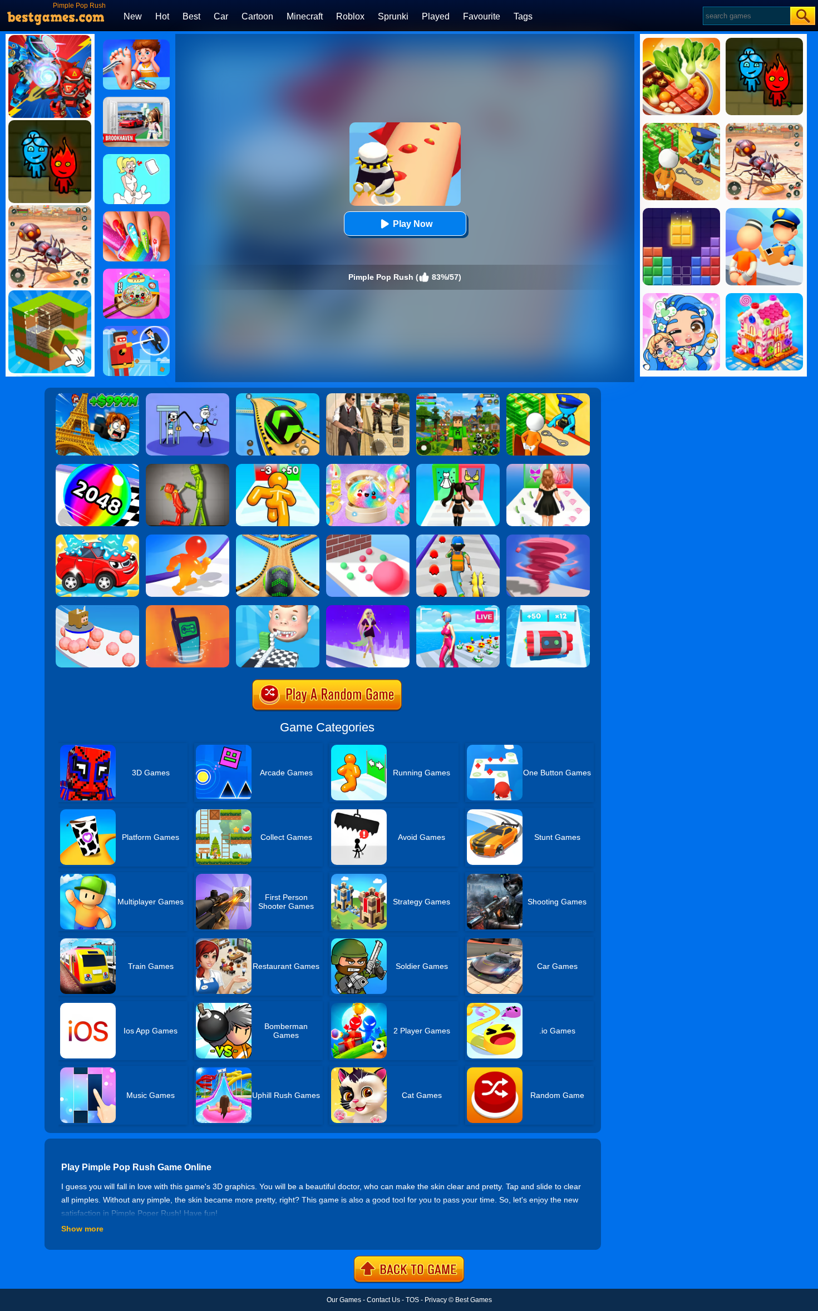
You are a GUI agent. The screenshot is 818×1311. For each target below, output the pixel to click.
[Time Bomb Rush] (548, 609)
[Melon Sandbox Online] (187, 468)
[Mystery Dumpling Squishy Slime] (136, 272)
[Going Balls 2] (277, 538)
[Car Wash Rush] (97, 538)
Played (436, 16)
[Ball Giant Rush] (368, 538)
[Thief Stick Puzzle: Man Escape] (187, 397)
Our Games (344, 1300)
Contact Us (383, 1300)
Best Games (473, 1300)
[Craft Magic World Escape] (458, 397)
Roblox (350, 16)
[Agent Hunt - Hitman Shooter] (368, 397)
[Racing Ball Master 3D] (277, 397)
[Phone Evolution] (187, 609)
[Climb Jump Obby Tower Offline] (97, 397)
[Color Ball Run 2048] (97, 468)
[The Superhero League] (136, 330)
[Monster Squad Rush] (458, 538)
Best (191, 16)
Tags (523, 16)
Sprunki (393, 16)
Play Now (412, 224)
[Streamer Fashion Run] (458, 468)
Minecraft (305, 16)
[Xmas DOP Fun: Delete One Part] (136, 158)
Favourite (481, 16)
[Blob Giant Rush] (187, 538)
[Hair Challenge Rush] (368, 609)
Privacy (436, 1300)
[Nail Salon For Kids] (136, 215)
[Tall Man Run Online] (277, 468)
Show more (82, 1228)
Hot (162, 16)
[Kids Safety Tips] (136, 43)
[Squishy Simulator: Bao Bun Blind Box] (368, 468)
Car (221, 16)
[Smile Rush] (277, 609)
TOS (412, 1300)
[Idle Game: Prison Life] (548, 397)
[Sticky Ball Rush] (97, 609)
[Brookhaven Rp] (136, 101)
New (133, 16)
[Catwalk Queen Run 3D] (548, 468)
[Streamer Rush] (458, 609)
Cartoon (257, 16)
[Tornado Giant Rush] (548, 538)
